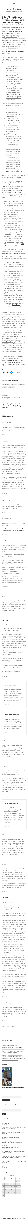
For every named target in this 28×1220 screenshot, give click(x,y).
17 (3, 1189)
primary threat (18, 50)
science (4, 387)
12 (8, 1186)
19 (8, 1189)
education (14, 384)
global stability (6, 52)
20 (11, 1189)
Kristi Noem (21, 384)
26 (8, 1192)
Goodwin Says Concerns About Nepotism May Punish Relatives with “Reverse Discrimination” (13, 1157)
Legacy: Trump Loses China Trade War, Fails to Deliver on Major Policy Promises (14, 406)
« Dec (3, 1199)
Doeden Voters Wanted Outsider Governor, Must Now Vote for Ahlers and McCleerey (13, 1048)
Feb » (6, 1199)
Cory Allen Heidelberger (11, 685)
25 (5, 1192)
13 (11, 1186)
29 (16, 1192)
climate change (6, 384)
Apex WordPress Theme (9, 1218)
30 (19, 1192)
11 (5, 1186)
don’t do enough (13, 48)
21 (14, 1189)
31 (3, 1195)
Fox (8, 360)
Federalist (12, 360)
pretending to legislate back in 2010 (14, 190)
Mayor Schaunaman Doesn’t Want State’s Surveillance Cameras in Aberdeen (13, 1044)
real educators (14, 362)
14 (14, 1186)
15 (16, 1186)
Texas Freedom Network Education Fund (13, 44)
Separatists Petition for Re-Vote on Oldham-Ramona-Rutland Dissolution (13, 1059)
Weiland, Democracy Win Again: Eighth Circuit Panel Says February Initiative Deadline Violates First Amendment (13, 1142)
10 (3, 1186)
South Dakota (13, 380)
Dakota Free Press (14, 9)
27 (11, 1192)
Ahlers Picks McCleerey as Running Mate (10, 1137)
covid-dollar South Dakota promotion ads (14, 253)
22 (16, 1189)
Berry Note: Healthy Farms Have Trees (10, 1147)
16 (19, 1186)
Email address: (5, 1108)
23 (19, 1189)
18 (5, 1189)
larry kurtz (4, 1055)
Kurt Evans (5, 620)
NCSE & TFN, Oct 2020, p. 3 (14, 172)
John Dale (5, 541)
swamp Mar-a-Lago (7, 342)
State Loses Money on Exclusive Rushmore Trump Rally (14, 1161)
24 (3, 1192)
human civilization (18, 52)
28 (14, 1192)
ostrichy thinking (11, 192)
